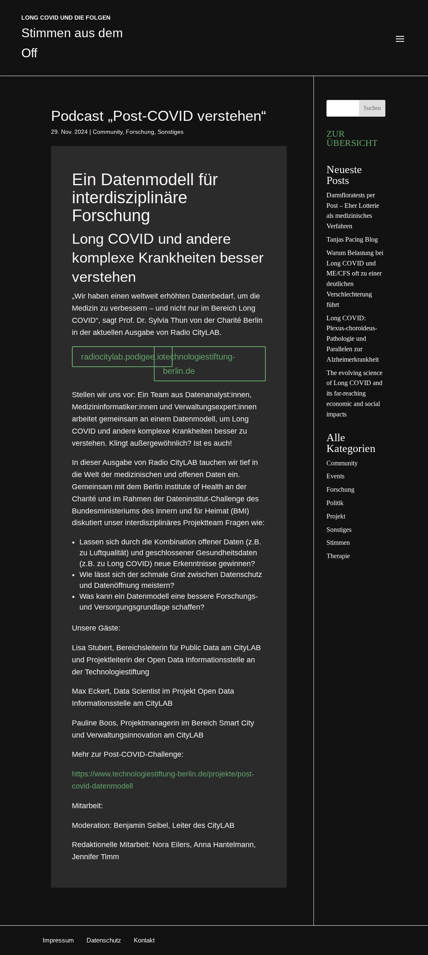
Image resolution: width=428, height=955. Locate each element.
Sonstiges (170, 131)
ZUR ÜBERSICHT (351, 138)
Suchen (372, 108)
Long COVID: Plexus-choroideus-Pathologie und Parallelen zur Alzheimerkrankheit (352, 338)
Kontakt (144, 940)
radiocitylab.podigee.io (122, 356)
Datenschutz (104, 940)
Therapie (338, 555)
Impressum (58, 940)
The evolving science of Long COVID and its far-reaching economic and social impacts (354, 393)
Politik (335, 502)
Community (107, 131)
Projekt (335, 516)
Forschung (140, 131)
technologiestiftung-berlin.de (199, 363)
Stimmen (338, 542)
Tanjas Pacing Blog (352, 239)
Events (335, 476)
